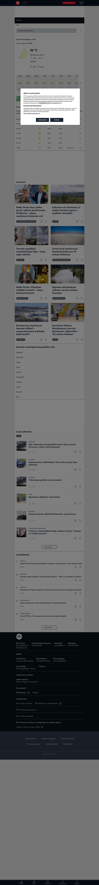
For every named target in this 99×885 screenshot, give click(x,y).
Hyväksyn (56, 120)
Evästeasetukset (42, 120)
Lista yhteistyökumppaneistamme (31, 113)
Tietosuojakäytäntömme (56, 103)
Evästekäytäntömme (44, 103)
